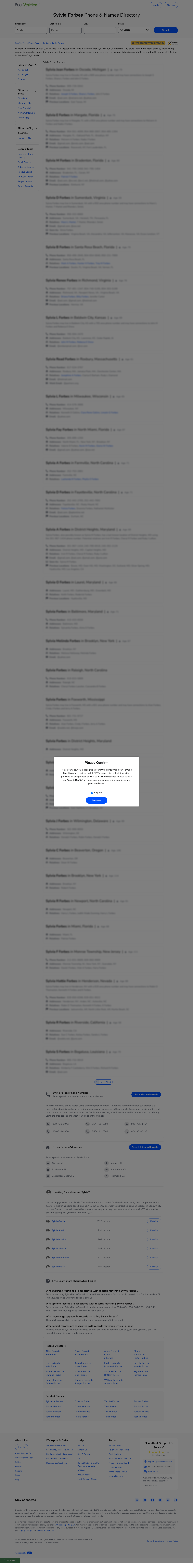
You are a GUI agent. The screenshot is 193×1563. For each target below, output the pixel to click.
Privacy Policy (107, 769)
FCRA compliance (107, 776)
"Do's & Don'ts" (75, 780)
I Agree (98, 792)
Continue (96, 800)
